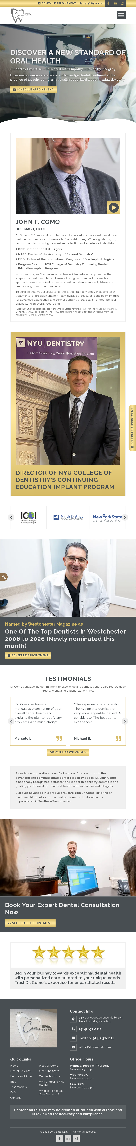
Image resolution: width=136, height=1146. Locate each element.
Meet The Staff (49, 1071)
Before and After (21, 1076)
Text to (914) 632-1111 (96, 1038)
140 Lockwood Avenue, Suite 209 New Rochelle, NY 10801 (101, 1019)
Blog (13, 1081)
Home (14, 1065)
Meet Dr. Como (48, 1065)
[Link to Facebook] (108, 3)
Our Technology (49, 1076)
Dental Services (20, 1071)
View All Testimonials (68, 752)
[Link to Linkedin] (115, 3)
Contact (15, 1097)
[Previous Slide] (11, 517)
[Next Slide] (125, 517)
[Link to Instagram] (122, 3)
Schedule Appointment (58, 3)
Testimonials (18, 1087)
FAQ (13, 1092)
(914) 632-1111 (90, 1029)
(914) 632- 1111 (93, 3)
